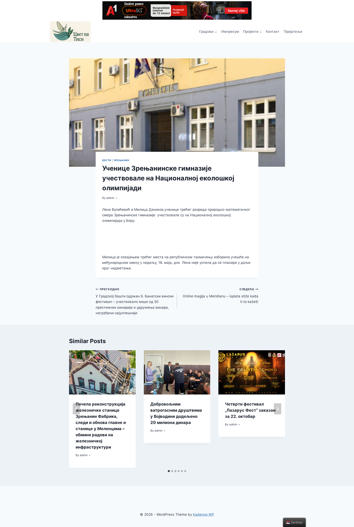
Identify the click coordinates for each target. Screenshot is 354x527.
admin (110, 197)
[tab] (169, 471)
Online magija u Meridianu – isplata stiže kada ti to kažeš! (220, 296)
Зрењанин (121, 160)
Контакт (272, 31)
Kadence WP (203, 514)
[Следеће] (277, 408)
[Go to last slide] (76, 408)
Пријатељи (293, 31)
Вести (106, 160)
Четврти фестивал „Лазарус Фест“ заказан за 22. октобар (250, 410)
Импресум (230, 31)
